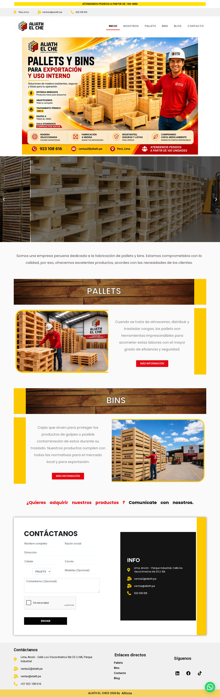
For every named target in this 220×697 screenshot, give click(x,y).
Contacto (120, 673)
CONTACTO (196, 26)
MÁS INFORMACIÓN (23, 215)
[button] (108, 239)
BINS (165, 26)
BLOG (178, 26)
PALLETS (150, 26)
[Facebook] (188, 673)
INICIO (113, 26)
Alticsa (126, 693)
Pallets (118, 662)
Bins (116, 668)
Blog (117, 678)
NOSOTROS (131, 26)
